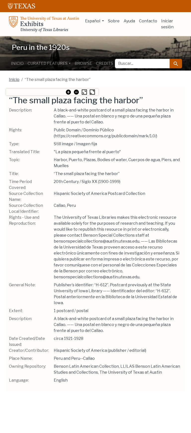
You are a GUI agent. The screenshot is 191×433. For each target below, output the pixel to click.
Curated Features (48, 63)
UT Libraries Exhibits (44, 24)
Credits (104, 63)
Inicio (17, 63)
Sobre (114, 21)
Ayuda (129, 21)
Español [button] (93, 21)
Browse (83, 63)
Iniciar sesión (167, 24)
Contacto (148, 21)
